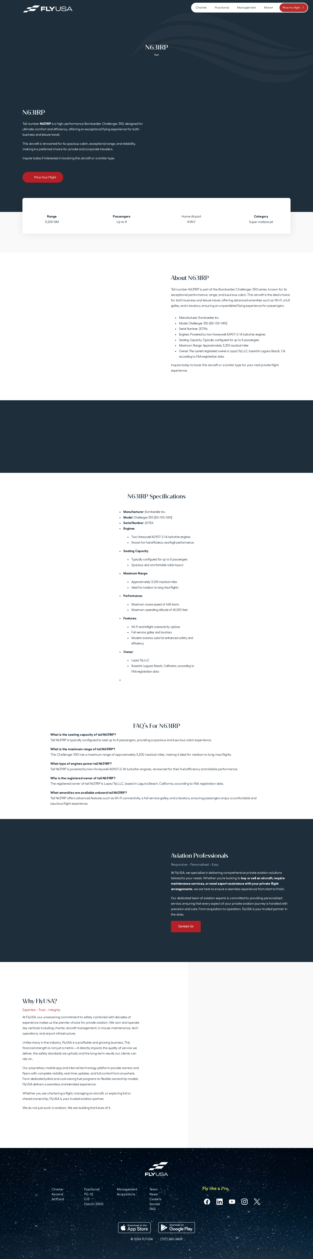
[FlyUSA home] (156, 1169)
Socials (154, 1204)
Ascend (57, 1194)
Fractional (92, 1189)
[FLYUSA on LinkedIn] (219, 1201)
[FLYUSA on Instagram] (244, 1201)
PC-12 (88, 1194)
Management (127, 1189)
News (153, 1194)
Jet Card (58, 1199)
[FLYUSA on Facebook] (207, 1201)
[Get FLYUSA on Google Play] (176, 1227)
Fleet (156, 55)
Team (153, 1189)
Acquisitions (126, 1194)
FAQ (152, 1209)
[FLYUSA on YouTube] (232, 1201)
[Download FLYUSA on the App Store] (134, 1227)
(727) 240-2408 (171, 1239)
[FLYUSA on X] (257, 1201)
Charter (58, 1189)
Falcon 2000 (93, 1204)
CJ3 (86, 1199)
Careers (155, 1199)
